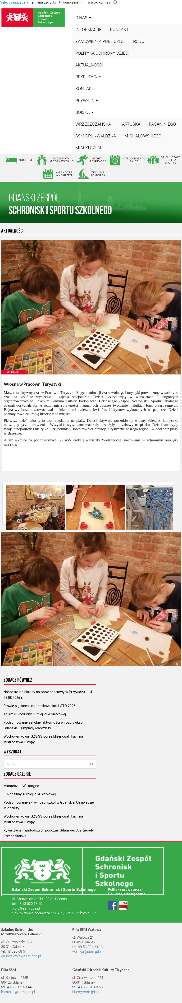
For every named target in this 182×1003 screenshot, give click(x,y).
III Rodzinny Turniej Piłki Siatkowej (30, 794)
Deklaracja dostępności (127, 894)
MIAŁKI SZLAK (89, 147)
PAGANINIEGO (162, 124)
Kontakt (119, 29)
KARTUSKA (129, 124)
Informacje (88, 29)
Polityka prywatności (125, 889)
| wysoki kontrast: (99, 2)
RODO (138, 41)
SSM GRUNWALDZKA (95, 135)
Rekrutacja (88, 76)
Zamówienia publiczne (100, 41)
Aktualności (89, 64)
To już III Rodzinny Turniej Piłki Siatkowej (35, 714)
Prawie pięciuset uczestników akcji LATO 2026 (39, 706)
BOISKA (82, 112)
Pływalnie (86, 100)
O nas (81, 17)
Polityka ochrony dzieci (102, 53)
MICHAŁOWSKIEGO (142, 135)
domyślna (70, 2)
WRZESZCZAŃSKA (93, 124)
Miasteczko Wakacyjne (21, 786)
